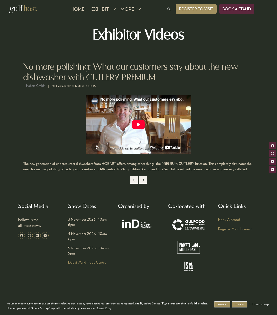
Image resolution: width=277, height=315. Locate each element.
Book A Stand (229, 219)
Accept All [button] (222, 304)
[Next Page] (143, 180)
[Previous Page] (134, 180)
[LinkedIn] (37, 235)
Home (77, 9)
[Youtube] (45, 235)
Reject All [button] (239, 304)
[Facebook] (21, 235)
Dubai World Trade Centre (87, 262)
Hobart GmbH (35, 86)
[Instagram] (29, 235)
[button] (259, 304)
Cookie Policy (104, 308)
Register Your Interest (235, 228)
